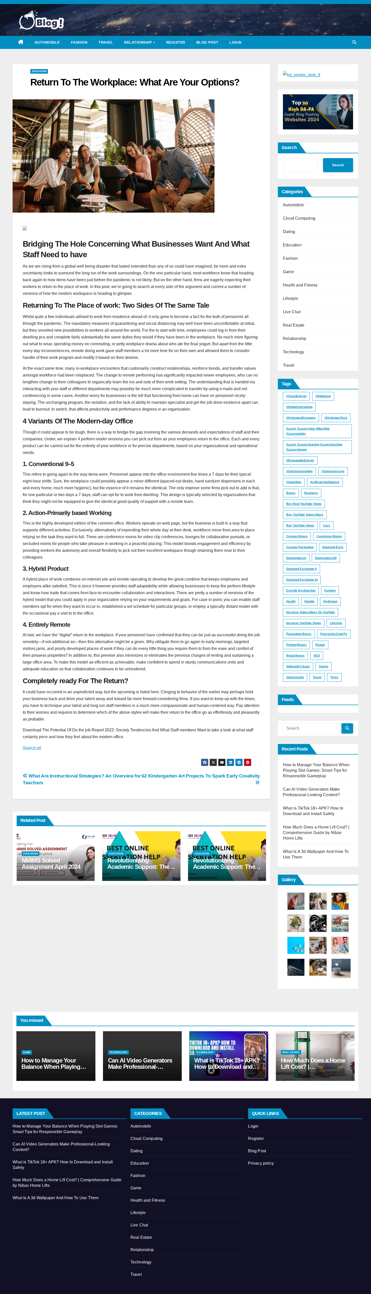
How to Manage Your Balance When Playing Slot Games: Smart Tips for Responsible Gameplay (316, 770)
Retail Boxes (295, 655)
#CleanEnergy (296, 396)
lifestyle (336, 623)
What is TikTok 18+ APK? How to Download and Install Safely (227, 1066)
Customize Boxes (329, 536)
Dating (289, 231)
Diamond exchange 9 (301, 569)
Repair (320, 645)
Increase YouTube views (303, 623)
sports (323, 666)
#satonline (293, 482)
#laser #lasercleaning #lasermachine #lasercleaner (314, 447)
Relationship (138, 42)
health (291, 601)
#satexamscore (333, 471)
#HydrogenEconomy (301, 418)
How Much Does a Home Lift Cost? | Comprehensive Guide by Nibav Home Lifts (316, 832)
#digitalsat (323, 396)
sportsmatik (295, 677)
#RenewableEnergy (300, 460)
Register (175, 42)
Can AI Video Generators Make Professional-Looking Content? (140, 1066)
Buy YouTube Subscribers (304, 514)
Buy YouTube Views (300, 525)
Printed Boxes (296, 645)
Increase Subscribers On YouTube (310, 612)
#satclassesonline (299, 471)
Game (288, 272)
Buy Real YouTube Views (304, 504)
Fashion (79, 42)
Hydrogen (330, 601)
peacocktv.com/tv (333, 634)
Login (235, 42)
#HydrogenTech (336, 418)
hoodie (309, 601)
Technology (293, 352)
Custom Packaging (299, 547)
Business (311, 493)
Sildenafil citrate (298, 666)
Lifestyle (290, 298)
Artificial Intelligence (324, 482)
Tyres (334, 677)
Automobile (47, 42)
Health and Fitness (300, 285)
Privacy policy (261, 1163)
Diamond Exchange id (301, 580)
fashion (330, 590)
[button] (354, 42)
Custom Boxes (297, 536)
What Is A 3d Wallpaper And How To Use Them (55, 1198)
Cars (326, 525)
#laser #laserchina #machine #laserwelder (308, 431)
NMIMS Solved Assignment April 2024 (51, 863)
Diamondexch (296, 558)
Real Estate (293, 325)
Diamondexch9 (326, 558)
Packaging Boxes (298, 634)
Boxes (291, 493)
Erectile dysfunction (300, 590)
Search (289, 147)
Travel (105, 42)
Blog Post (207, 42)
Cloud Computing (299, 218)
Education (39, 71)
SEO (316, 655)
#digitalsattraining (299, 407)
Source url (32, 747)
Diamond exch (332, 547)
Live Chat (292, 312)
